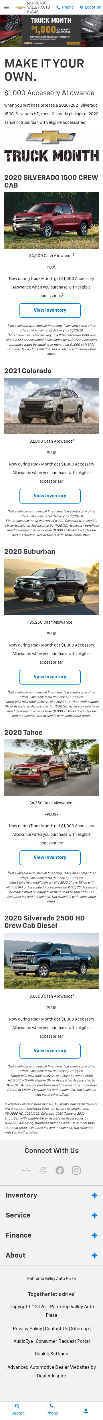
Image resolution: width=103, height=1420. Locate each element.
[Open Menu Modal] (6, 7)
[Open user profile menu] (86, 1411)
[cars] (26, 1170)
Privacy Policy (27, 1329)
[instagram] (76, 1170)
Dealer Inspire (51, 1376)
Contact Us (56, 1329)
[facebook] (60, 1170)
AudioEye (23, 1341)
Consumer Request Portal (63, 1341)
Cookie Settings (51, 1354)
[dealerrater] (43, 1170)
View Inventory (50, 310)
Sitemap (80, 1329)
